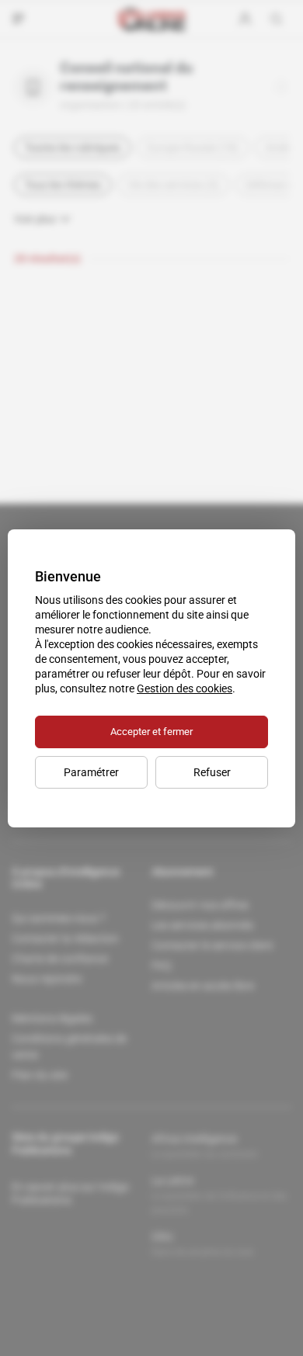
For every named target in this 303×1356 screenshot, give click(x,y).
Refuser (212, 772)
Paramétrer (91, 772)
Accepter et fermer (151, 731)
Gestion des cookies (184, 688)
